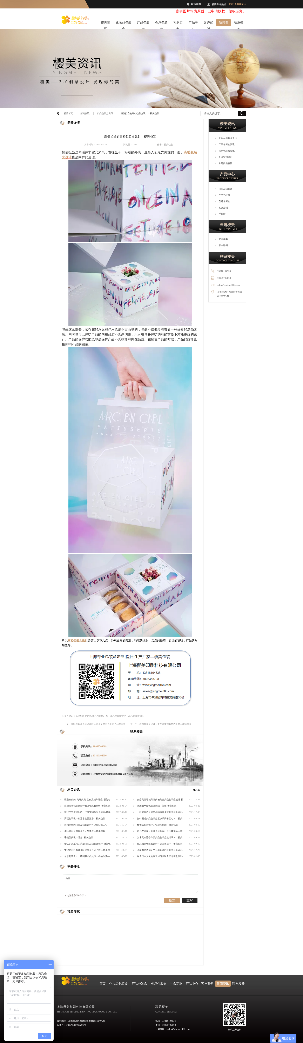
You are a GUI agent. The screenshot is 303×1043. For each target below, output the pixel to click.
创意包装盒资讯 (227, 150)
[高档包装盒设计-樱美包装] (130, 241)
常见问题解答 (225, 163)
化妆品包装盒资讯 (228, 138)
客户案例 (208, 23)
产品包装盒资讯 (105, 113)
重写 (190, 900)
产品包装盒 (143, 23)
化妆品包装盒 (123, 23)
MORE (196, 790)
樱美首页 (105, 23)
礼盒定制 (178, 23)
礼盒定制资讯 (225, 157)
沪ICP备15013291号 (76, 1025)
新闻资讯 (223, 23)
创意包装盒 (161, 23)
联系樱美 (238, 23)
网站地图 (196, 4)
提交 (172, 900)
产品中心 (193, 23)
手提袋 (222, 214)
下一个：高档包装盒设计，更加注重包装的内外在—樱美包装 (160, 724)
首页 (102, 983)
